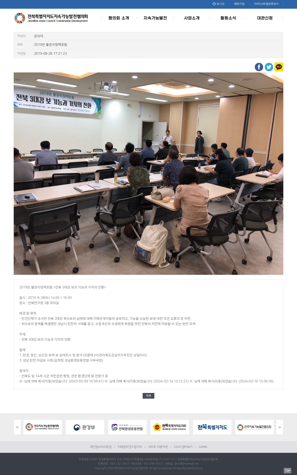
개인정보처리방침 (101, 447)
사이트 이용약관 (158, 447)
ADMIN (203, 447)
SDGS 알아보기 (183, 447)
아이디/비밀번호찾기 (266, 3)
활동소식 (228, 18)
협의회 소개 (118, 18)
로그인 (221, 3)
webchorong (194, 468)
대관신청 (265, 18)
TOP (287, 470)
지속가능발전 (155, 18)
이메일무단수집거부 (130, 447)
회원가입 (239, 3)
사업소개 (192, 18)
